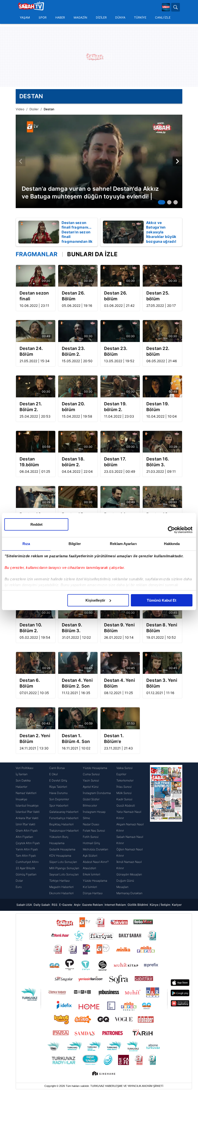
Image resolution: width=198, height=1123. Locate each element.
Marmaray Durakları (129, 893)
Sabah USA (24, 904)
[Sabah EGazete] (166, 830)
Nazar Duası (91, 824)
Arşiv (77, 904)
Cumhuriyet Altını (27, 862)
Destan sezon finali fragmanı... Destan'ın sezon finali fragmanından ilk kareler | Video (34, 296)
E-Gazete (65, 904)
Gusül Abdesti (125, 805)
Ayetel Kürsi (91, 786)
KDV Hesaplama (60, 855)
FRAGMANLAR (36, 254)
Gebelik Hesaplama (62, 849)
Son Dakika (23, 780)
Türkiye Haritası (59, 880)
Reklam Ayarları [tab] (123, 544)
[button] (161, 202)
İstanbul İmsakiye (27, 805)
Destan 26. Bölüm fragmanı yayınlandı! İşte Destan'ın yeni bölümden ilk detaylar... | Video (77, 296)
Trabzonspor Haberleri (64, 830)
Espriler (121, 774)
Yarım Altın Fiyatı (27, 849)
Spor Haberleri (58, 805)
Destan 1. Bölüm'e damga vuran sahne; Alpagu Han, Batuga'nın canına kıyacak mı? (119, 738)
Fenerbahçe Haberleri (63, 818)
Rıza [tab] (26, 544)
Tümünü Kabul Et (161, 600)
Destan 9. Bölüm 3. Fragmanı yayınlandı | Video (74, 628)
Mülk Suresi (124, 793)
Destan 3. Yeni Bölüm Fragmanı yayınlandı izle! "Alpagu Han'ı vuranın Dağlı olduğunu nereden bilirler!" (162, 683)
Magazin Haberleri (61, 887)
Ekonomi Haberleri (61, 893)
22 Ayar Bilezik (25, 868)
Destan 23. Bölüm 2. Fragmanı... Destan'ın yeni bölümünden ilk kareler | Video (77, 351)
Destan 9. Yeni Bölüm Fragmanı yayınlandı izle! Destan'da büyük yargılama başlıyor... (120, 628)
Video (20, 109)
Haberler (21, 786)
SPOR (43, 17)
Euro (19, 887)
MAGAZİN (80, 17)
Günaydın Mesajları (129, 874)
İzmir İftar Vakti (25, 824)
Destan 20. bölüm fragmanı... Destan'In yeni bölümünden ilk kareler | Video (77, 407)
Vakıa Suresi (124, 768)
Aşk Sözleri (90, 855)
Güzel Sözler (91, 799)
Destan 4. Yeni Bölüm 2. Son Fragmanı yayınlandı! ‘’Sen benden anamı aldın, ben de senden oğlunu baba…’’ (77, 683)
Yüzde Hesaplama (95, 768)
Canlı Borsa (57, 768)
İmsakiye (21, 799)
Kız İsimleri (90, 887)
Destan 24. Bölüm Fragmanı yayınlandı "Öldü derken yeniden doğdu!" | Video (33, 351)
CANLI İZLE (162, 17)
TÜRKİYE (140, 17)
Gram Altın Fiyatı (27, 830)
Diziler (34, 109)
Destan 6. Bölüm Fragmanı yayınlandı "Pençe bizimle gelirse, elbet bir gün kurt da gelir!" (35, 683)
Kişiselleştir (95, 600)
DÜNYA (120, 17)
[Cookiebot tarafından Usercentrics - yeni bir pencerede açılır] (171, 529)
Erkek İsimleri (91, 874)
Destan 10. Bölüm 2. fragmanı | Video (31, 628)
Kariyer (177, 904)
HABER (60, 17)
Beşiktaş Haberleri (61, 824)
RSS (54, 904)
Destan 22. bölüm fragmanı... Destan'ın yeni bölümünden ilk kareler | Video (161, 351)
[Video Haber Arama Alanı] (175, 7)
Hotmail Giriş (91, 843)
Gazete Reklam (92, 904)
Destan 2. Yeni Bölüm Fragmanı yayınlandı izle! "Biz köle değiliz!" (35, 738)
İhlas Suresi (124, 786)
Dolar (19, 880)
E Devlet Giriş (58, 780)
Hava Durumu (58, 793)
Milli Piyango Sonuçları (64, 868)
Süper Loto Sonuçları (63, 862)
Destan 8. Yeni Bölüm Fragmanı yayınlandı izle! (162, 628)
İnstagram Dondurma (97, 793)
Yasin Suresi (91, 780)
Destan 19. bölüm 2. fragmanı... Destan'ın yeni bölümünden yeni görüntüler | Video (119, 407)
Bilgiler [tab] (75, 544)
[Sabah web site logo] (166, 7)
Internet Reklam (115, 904)
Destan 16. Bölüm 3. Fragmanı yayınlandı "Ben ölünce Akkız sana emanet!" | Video (159, 462)
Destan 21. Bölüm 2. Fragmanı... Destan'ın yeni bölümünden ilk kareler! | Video (35, 407)
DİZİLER (101, 17)
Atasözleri (89, 868)
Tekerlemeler (125, 780)
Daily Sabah (42, 904)
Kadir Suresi (124, 799)
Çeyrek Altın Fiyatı (28, 843)
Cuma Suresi (91, 774)
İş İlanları (22, 774)
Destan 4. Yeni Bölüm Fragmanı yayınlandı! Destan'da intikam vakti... (119, 683)
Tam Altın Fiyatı (26, 855)
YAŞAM (25, 17)
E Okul (53, 774)
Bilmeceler (90, 805)
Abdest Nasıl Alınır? (96, 862)
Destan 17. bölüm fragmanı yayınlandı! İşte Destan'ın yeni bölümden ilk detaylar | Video (120, 462)
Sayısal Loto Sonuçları (64, 874)
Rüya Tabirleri (58, 786)
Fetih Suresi (91, 837)
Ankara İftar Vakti (27, 818)
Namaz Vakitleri (26, 793)
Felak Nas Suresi (94, 830)
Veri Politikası (24, 768)
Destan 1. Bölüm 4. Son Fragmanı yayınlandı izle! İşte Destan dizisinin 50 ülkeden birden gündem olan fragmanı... (78, 738)
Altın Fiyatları (24, 837)
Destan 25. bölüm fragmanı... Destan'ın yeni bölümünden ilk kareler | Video (161, 296)
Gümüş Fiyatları (26, 874)
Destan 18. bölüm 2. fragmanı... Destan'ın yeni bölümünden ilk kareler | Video (77, 462)
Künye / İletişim (160, 904)
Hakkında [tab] (172, 544)
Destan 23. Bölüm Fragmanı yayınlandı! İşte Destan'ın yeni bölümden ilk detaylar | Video (120, 351)
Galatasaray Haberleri (63, 812)
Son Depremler (59, 799)
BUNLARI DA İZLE (92, 254)
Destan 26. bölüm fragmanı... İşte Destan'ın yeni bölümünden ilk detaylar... (120, 296)
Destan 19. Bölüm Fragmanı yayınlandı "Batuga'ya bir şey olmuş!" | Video (161, 407)
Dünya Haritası (93, 893)
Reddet (36, 524)
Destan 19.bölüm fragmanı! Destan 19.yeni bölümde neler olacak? (35, 462)
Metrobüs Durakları (95, 849)
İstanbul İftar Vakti (28, 812)
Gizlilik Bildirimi (137, 904)
